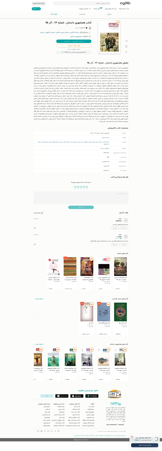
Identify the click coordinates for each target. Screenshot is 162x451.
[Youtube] (51, 431)
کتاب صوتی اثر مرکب (74, 423)
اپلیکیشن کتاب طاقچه (88, 420)
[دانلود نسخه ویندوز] (61, 396)
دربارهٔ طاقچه (91, 409)
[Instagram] (38, 431)
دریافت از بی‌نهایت (72, 45)
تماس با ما (91, 406)
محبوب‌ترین (37, 213)
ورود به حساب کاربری (38, 3)
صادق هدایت (46, 406)
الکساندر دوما (46, 420)
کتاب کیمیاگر (76, 409)
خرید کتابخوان (90, 417)
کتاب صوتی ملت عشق (74, 420)
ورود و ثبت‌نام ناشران (120, 435)
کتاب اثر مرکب (76, 415)
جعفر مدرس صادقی (97, 142)
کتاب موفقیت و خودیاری (58, 420)
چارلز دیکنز (47, 412)
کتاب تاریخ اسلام (60, 423)
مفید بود (124, 244)
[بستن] (132, 436)
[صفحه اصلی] (125, 3)
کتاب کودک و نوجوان (59, 425)
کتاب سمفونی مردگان (74, 417)
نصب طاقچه (36, 9)
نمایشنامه (61, 412)
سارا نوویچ (106, 144)
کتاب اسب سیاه (75, 412)
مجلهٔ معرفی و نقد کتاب (88, 425)
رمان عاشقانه (61, 406)
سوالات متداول (89, 435)
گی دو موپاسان (46, 415)
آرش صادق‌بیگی (47, 142)
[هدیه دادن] (126, 46)
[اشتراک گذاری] (126, 41)
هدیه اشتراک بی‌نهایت (88, 423)
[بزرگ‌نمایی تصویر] (100, 52)
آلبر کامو (48, 409)
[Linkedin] (48, 431)
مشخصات (82, 14)
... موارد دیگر (46, 396)
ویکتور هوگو (47, 425)
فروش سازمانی (90, 415)
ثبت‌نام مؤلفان (109, 435)
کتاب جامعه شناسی (59, 415)
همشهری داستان (105, 148)
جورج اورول (47, 417)
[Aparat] (41, 431)
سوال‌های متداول (90, 412)
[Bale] (58, 431)
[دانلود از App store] (76, 396)
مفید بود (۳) (124, 228)
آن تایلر (40, 142)
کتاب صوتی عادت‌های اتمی (73, 425)
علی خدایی (80, 142)
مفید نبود (115, 228)
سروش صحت (73, 142)
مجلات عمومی (105, 137)
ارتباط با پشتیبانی (79, 435)
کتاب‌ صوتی (61, 409)
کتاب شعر (61, 417)
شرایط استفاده (99, 435)
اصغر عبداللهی (87, 142)
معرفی (109, 14)
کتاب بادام (77, 406)
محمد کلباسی (95, 78)
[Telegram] (55, 431)
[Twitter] (45, 431)
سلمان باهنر (66, 142)
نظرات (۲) (54, 14)
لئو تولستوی (47, 423)
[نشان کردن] (126, 52)
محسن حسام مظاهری (57, 142)
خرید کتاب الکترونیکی (74, 41)
